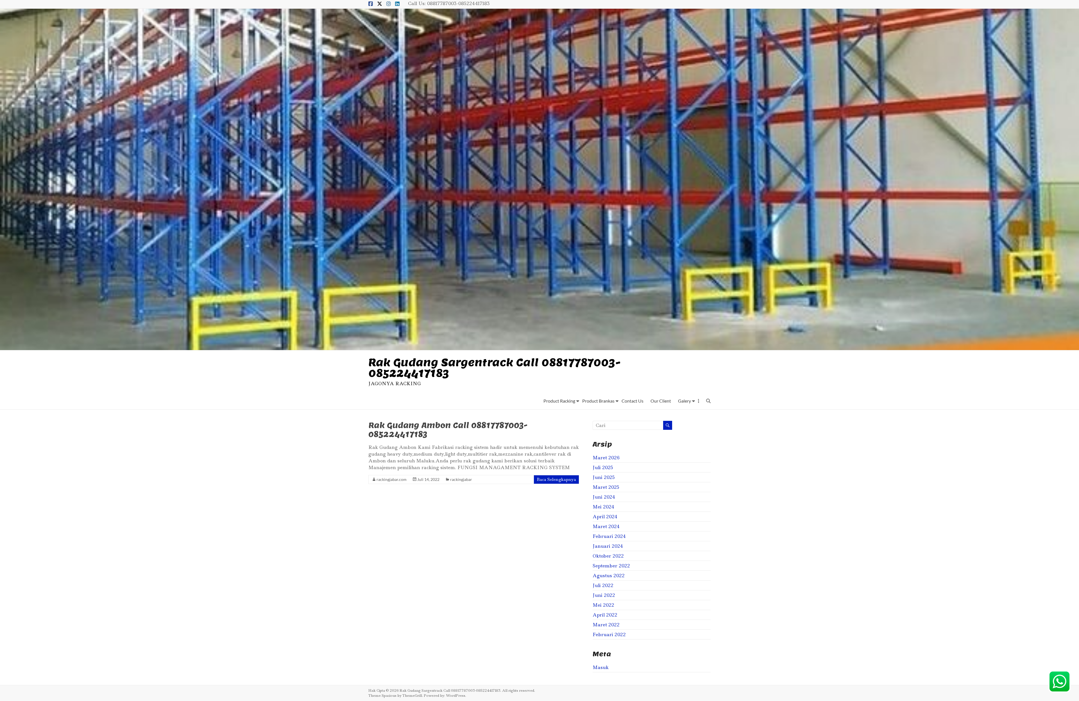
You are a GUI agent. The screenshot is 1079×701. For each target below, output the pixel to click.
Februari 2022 (609, 634)
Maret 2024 (606, 526)
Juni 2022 (604, 595)
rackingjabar (461, 479)
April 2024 (605, 516)
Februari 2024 (609, 536)
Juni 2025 (604, 477)
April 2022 (605, 615)
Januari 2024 (608, 546)
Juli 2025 (603, 467)
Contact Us (632, 400)
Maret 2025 (606, 487)
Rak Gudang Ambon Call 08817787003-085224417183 (447, 430)
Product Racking (559, 400)
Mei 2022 (603, 605)
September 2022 (611, 566)
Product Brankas (598, 400)
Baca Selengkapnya (556, 479)
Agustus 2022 (609, 575)
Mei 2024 (603, 507)
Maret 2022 (606, 625)
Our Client (660, 400)
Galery (684, 400)
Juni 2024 (604, 497)
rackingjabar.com (392, 479)
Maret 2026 (606, 458)
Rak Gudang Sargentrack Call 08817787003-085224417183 (494, 368)
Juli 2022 (603, 585)
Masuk (601, 667)
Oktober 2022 (608, 556)
